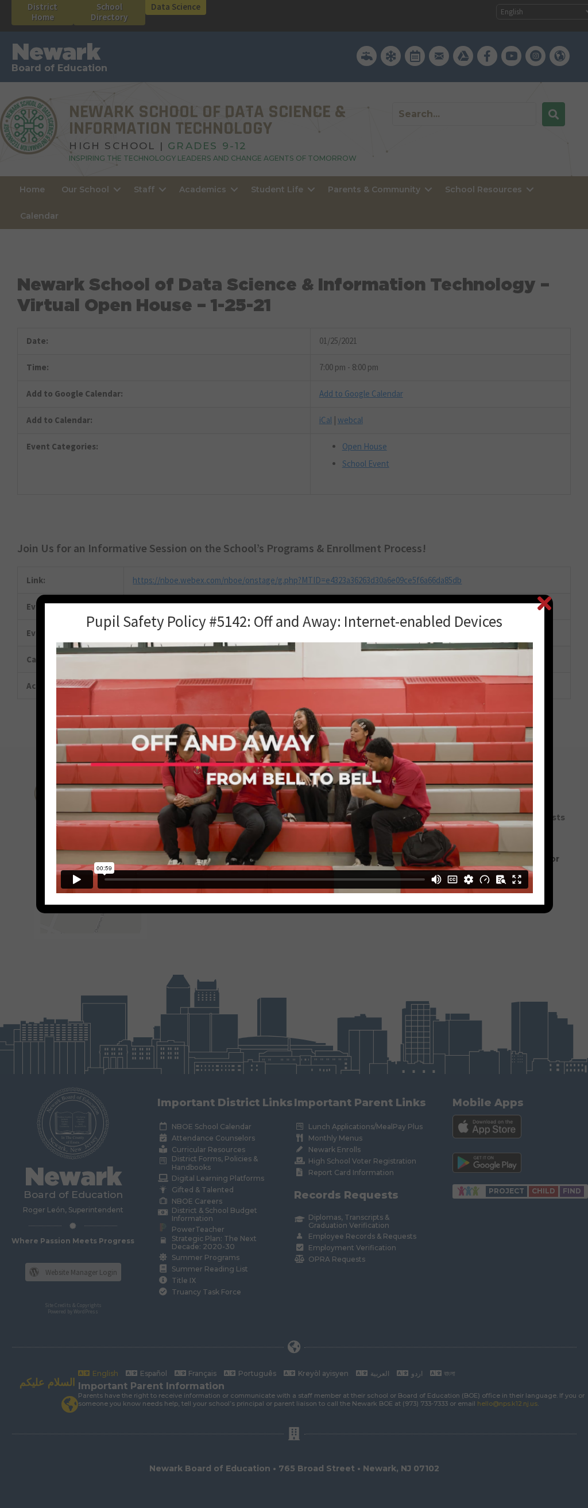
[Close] (544, 603)
